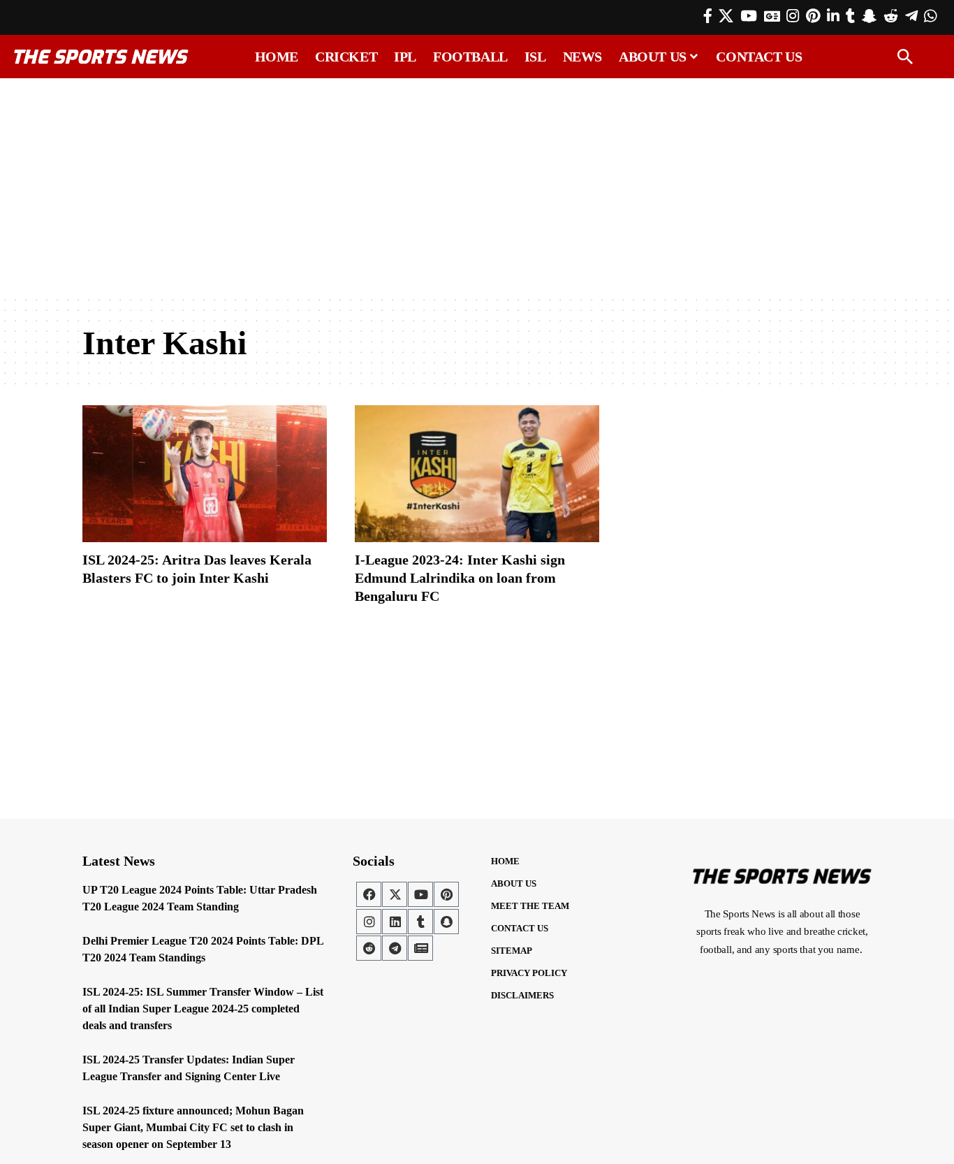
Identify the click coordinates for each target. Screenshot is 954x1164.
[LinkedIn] (833, 16)
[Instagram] (792, 16)
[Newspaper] (420, 948)
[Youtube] (420, 894)
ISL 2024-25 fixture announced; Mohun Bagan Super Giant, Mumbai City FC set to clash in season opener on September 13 (193, 1127)
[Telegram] (911, 16)
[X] (726, 16)
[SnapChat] (869, 16)
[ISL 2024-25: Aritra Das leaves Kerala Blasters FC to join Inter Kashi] (204, 473)
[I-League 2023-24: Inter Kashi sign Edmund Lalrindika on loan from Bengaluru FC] (477, 473)
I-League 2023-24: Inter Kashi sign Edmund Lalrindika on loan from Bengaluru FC (460, 578)
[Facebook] (708, 16)
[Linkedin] (394, 921)
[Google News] (772, 16)
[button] (905, 57)
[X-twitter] (394, 894)
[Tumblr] (850, 16)
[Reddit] (891, 16)
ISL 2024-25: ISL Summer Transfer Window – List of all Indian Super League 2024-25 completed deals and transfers (202, 1008)
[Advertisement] (477, 186)
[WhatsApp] (930, 16)
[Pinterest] (812, 16)
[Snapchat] (446, 921)
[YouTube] (749, 16)
